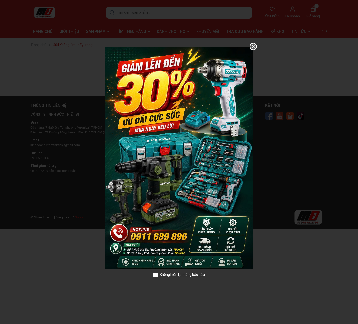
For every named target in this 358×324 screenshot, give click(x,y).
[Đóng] (253, 46)
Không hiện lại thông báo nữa (182, 275)
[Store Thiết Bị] (179, 158)
